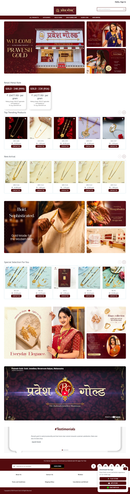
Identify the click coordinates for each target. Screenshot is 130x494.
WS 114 (16, 290)
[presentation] (119, 112)
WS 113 (89, 290)
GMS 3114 (65, 185)
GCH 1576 (41, 141)
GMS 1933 (65, 141)
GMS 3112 (114, 185)
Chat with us (114, 487)
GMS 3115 (41, 185)
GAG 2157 (114, 141)
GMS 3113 (89, 185)
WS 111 (40, 290)
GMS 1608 (16, 141)
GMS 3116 (16, 185)
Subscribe (57, 466)
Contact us (16, 146)
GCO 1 (65, 290)
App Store (114, 483)
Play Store (114, 479)
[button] (62, 450)
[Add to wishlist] (25, 119)
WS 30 (114, 290)
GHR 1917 (89, 141)
